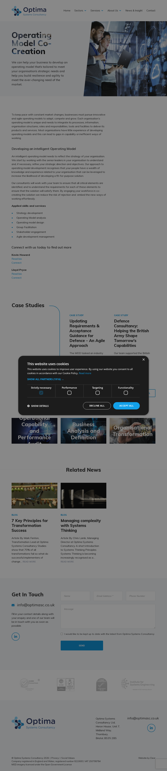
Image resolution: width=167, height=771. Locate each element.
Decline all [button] (97, 405)
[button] (83, 379)
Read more (85, 373)
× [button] (143, 359)
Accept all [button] (126, 405)
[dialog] (83, 385)
